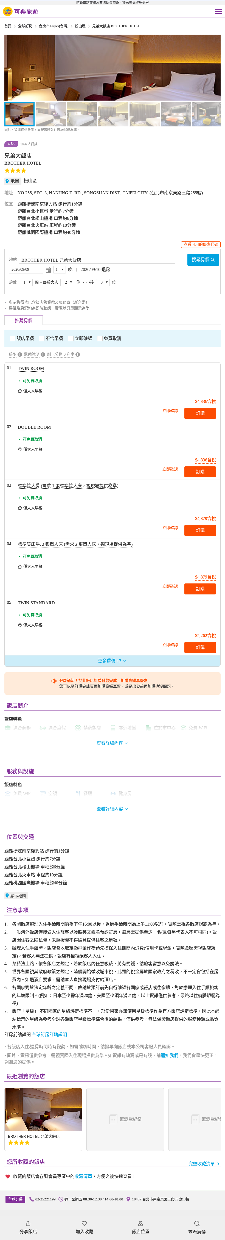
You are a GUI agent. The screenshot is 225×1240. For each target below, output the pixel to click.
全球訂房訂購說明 (49, 1034)
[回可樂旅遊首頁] (20, 11)
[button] (11, 68)
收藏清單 (83, 1176)
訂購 (200, 413)
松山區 (80, 26)
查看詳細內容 (110, 809)
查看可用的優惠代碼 (201, 244)
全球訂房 (25, 26)
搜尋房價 (200, 259)
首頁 (8, 26)
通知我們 (169, 1055)
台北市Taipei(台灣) (53, 26)
